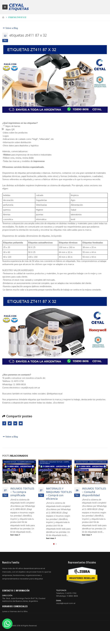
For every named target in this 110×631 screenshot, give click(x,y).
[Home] (19, 7)
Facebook (4, 423)
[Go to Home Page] (3, 17)
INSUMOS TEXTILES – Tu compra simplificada (22, 492)
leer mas (14, 535)
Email (21, 423)
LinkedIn (15, 423)
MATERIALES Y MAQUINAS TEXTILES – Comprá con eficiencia (59, 493)
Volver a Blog (11, 28)
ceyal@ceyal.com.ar (65, 603)
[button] (54, 544)
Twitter (10, 423)
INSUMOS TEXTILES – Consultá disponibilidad (94, 492)
